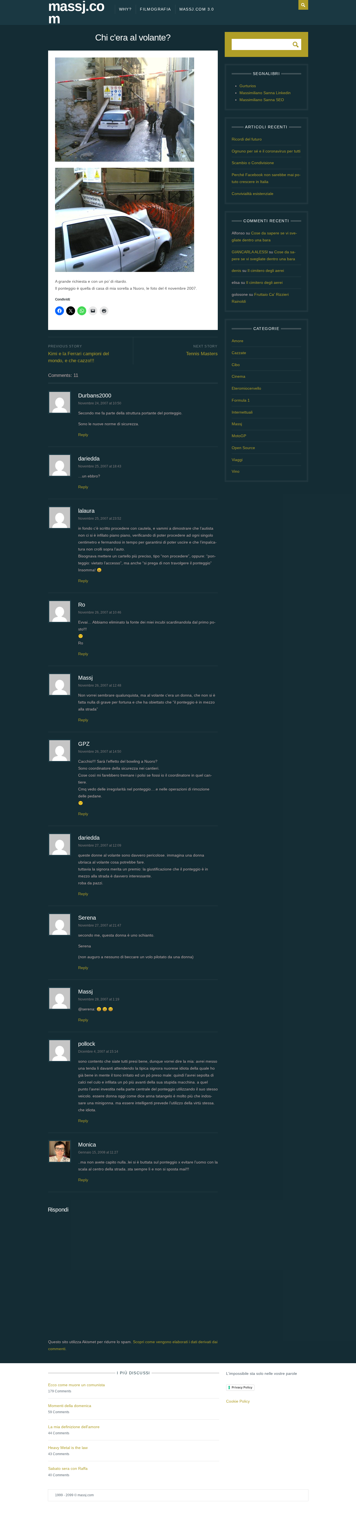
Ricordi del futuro (247, 139)
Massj (85, 678)
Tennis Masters (202, 353)
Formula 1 (241, 400)
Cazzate (239, 353)
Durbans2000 (94, 395)
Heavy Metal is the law (68, 1447)
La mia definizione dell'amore (74, 1427)
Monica (87, 1145)
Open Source (243, 448)
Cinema (238, 376)
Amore (237, 341)
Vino (235, 471)
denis (236, 270)
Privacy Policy (242, 1387)
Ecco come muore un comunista (76, 1385)
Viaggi (237, 459)
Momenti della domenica (69, 1405)
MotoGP (239, 436)
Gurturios (247, 86)
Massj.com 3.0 (196, 9)
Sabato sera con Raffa (68, 1468)
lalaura (86, 511)
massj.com (76, 12)
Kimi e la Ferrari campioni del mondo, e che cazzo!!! (78, 357)
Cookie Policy (238, 1401)
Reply (83, 434)
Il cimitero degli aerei (266, 270)
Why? (125, 9)
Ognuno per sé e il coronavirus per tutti (266, 151)
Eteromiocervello (246, 388)
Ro (81, 605)
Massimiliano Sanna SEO (261, 99)
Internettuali (242, 412)
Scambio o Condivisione (253, 163)
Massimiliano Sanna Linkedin (265, 93)
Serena (87, 918)
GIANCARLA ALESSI (250, 252)
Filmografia (155, 9)
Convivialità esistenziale (252, 193)
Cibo (236, 364)
